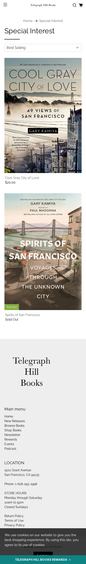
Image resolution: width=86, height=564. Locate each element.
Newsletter (12, 435)
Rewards (10, 439)
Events (9, 444)
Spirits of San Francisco (22, 315)
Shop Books (12, 430)
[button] (43, 559)
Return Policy (14, 516)
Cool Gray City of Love (22, 178)
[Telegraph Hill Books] (43, 5)
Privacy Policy (14, 525)
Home (28, 21)
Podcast (10, 448)
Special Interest (51, 21)
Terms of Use (14, 520)
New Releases (14, 421)
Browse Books (14, 425)
